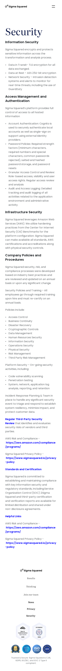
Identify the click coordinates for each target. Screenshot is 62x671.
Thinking (31, 586)
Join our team (31, 594)
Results (31, 578)
